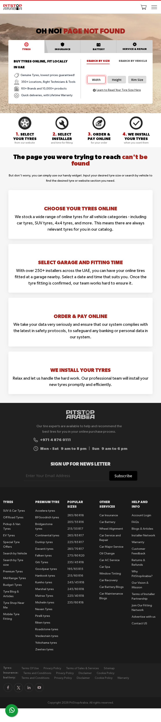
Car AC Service (109, 560)
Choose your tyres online (80, 208)
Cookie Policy (105, 673)
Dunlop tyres (44, 542)
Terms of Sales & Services (82, 668)
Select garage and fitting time (80, 262)
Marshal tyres (44, 589)
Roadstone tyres (46, 629)
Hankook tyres (45, 575)
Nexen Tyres (43, 609)
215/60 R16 (75, 575)
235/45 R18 (75, 562)
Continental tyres (47, 535)
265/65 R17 (75, 535)
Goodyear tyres (46, 569)
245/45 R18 (75, 582)
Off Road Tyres (13, 517)
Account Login (141, 515)
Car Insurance (108, 515)
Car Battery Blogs (111, 587)
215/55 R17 (75, 528)
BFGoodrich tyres (47, 517)
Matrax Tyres (44, 595)
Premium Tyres (13, 571)
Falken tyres (43, 555)
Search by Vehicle (133, 60)
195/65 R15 (75, 569)
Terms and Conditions (37, 673)
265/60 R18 (75, 515)
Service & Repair (134, 49)
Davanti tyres (44, 548)
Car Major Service (111, 546)
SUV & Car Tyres (14, 510)
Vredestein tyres (46, 636)
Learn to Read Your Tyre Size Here (119, 90)
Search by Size (98, 60)
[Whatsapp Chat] (12, 710)
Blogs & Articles (142, 528)
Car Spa (104, 566)
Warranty (138, 542)
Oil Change (107, 553)
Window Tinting (110, 573)
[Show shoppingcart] (144, 7)
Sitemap (109, 668)
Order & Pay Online (80, 316)
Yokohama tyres (46, 642)
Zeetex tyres (44, 649)
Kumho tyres (43, 582)
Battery (99, 49)
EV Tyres (9, 535)
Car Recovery (108, 580)
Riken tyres (42, 622)
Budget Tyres (12, 584)
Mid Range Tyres (14, 578)
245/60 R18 (75, 589)
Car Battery (107, 522)
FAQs (135, 522)
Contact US (139, 623)
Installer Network (143, 535)
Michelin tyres (44, 602)
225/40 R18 (75, 595)
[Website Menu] (154, 7)
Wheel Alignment (111, 528)
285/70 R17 (75, 548)
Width (96, 80)
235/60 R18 (75, 602)
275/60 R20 (75, 555)
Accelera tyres (45, 510)
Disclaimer (85, 673)
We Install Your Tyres (80, 370)
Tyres (26, 49)
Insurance (62, 49)
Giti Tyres (41, 562)
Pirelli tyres (42, 615)
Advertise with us (144, 616)
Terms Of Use (30, 668)
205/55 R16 (75, 522)
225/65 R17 (75, 542)
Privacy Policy (52, 668)
